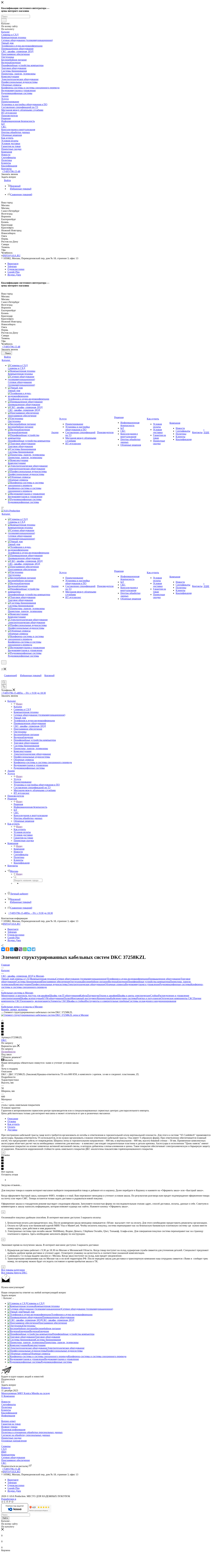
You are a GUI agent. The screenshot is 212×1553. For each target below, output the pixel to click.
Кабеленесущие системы (123, 998)
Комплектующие (22, 984)
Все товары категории (13, 1270)
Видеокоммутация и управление (142, 984)
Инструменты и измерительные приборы (107, 1001)
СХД (4, 1449)
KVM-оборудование (53, 998)
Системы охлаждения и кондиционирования (152, 1001)
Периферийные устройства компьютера (149, 981)
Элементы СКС (58, 1001)
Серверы (6, 1446)
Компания (19, 849)
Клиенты (6, 1410)
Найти (5, 1518)
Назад (19, 703)
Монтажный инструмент (84, 998)
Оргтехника (76, 981)
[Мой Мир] (12, 949)
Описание (12, 1118)
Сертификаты (8, 1404)
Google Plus (13, 272)
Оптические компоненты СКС (177, 998)
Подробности (8, 1051)
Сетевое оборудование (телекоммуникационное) (81, 978)
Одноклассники (15, 269)
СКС (3, 1463)
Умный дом (7, 978)
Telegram (12, 266)
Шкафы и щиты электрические (133, 995)
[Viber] (20, 949)
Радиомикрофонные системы (175, 984)
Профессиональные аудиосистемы (49, 984)
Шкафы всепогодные (31, 998)
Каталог (18, 706)
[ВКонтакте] (3, 949)
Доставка (12, 1129)
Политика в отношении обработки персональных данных (32, 1432)
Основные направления (14, 1440)
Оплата (11, 1127)
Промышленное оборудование (164, 978)
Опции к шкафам (108, 995)
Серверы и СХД (22, 978)
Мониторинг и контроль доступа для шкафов (25, 995)
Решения (18, 804)
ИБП (3, 1452)
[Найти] (3, 20)
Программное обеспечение (55, 981)
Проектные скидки (11, 1438)
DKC (4, 1040)
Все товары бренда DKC (14, 1272)
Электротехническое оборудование (86, 984)
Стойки (154, 995)
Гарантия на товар (11, 1424)
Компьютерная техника (43, 978)
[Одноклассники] (7, 949)
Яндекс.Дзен (14, 274)
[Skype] (29, 949)
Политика (6, 1407)
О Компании (8, 1396)
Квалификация (9, 1412)
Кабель (83, 995)
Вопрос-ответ (8, 1421)
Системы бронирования (28, 981)
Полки (67, 998)
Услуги (17, 779)
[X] (16, 949)
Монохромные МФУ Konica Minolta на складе (25, 1393)
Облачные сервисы (115, 984)
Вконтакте (12, 263)
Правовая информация (13, 1429)
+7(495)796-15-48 (11, 171)
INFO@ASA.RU (11, 255)
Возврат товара (9, 1426)
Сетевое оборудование (13, 1457)
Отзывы (11, 1121)
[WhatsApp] (25, 949)
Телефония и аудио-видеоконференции (127, 978)
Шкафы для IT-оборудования (64, 995)
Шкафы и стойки (76, 1001)
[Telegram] (33, 949)
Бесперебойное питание (95, 981)
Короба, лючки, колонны (14, 1009)
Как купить (20, 829)
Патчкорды (93, 995)
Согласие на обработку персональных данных (25, 1435)
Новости (5, 1387)
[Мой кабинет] (2, 666)
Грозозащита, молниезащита (35, 1001)
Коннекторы (103, 998)
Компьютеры (8, 1454)
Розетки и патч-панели (149, 998)
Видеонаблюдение (118, 981)
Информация (8, 1415)
